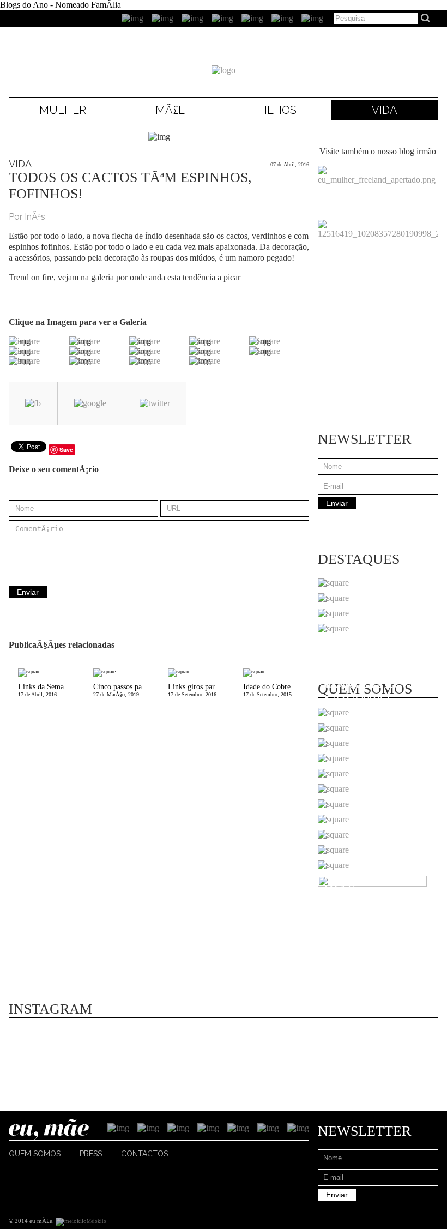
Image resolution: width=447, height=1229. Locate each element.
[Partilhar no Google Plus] (90, 403)
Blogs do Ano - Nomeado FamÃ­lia (60, 4)
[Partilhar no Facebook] (33, 403)
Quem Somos (35, 1153)
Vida (384, 110)
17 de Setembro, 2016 (201, 690)
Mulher (62, 110)
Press (91, 1153)
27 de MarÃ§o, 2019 (126, 690)
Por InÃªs (27, 217)
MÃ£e (170, 110)
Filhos (277, 110)
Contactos (144, 1153)
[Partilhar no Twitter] (154, 403)
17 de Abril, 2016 (51, 690)
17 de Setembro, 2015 (267, 690)
